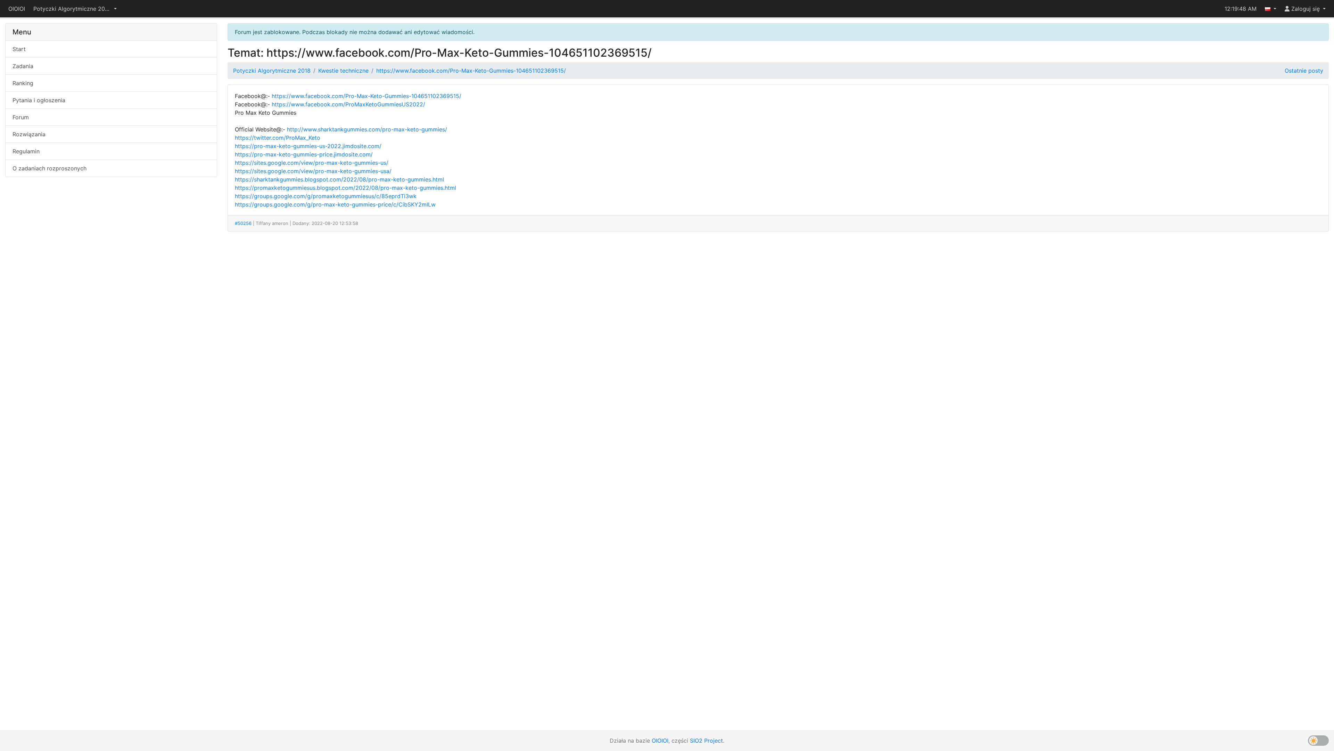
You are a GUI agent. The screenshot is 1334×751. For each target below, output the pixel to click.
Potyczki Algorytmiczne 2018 (272, 70)
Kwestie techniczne (343, 70)
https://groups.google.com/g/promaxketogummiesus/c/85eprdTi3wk (326, 196)
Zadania (23, 66)
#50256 (243, 223)
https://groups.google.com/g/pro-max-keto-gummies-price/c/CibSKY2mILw (335, 204)
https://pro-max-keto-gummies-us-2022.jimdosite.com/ (308, 146)
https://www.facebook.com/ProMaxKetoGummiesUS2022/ (348, 104)
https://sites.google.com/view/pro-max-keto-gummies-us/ (311, 162)
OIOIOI (16, 8)
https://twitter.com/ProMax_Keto (277, 137)
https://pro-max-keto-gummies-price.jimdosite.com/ (304, 154)
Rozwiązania (29, 134)
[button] (75, 8)
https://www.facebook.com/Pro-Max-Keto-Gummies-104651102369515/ (471, 70)
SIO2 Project (706, 740)
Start (19, 49)
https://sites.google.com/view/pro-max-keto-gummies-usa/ (313, 171)
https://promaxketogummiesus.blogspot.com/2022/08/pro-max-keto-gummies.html (345, 187)
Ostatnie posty (1304, 70)
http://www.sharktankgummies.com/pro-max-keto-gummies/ (367, 129)
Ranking (23, 83)
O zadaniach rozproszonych (50, 168)
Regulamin (26, 151)
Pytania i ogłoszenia (39, 100)
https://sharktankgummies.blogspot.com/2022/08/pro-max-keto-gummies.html (339, 179)
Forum (21, 117)
